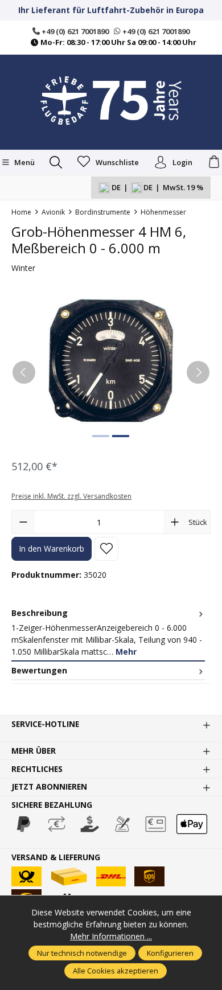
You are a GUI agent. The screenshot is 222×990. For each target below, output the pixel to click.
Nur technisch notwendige (82, 953)
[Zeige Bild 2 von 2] (120, 436)
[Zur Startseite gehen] (111, 101)
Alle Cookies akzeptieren (115, 971)
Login (182, 162)
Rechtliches (37, 769)
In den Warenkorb (51, 548)
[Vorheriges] (24, 372)
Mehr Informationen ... (111, 936)
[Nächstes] (198, 372)
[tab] (108, 633)
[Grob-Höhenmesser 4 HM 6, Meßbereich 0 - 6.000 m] (111, 361)
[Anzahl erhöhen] (174, 522)
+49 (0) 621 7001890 (74, 31)
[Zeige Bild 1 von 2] (100, 436)
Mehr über (33, 751)
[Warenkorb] (214, 162)
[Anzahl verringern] (23, 522)
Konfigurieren (170, 953)
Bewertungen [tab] (39, 670)
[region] (111, 372)
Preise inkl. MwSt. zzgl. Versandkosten (71, 496)
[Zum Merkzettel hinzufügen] (106, 548)
